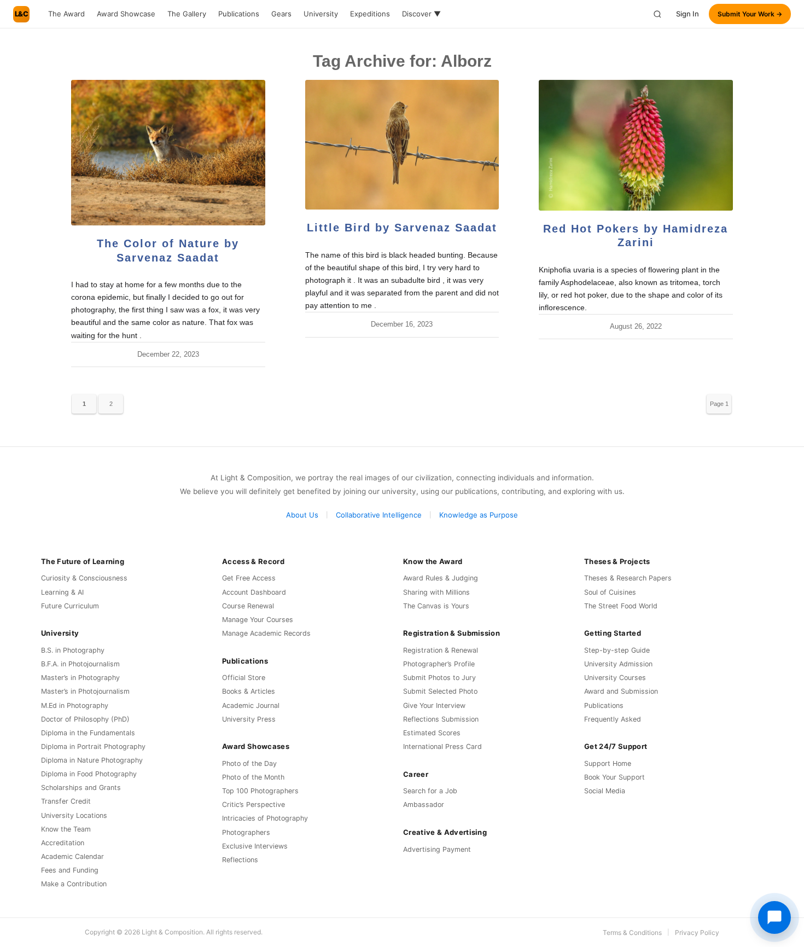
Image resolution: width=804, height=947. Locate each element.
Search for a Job (430, 791)
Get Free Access (249, 578)
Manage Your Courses (257, 619)
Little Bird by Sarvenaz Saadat (402, 228)
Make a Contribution (74, 884)
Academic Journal (250, 705)
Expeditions (370, 13)
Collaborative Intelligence (379, 514)
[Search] (657, 14)
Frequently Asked (612, 719)
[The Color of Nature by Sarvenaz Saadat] (168, 152)
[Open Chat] (774, 917)
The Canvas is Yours (436, 606)
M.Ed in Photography (74, 705)
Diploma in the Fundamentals (88, 733)
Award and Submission (621, 691)
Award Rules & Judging (440, 578)
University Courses (615, 677)
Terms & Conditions (632, 932)
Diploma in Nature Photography (92, 760)
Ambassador (423, 804)
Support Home (607, 763)
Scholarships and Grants (81, 787)
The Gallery (186, 13)
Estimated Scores (432, 733)
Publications (238, 13)
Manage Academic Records (266, 633)
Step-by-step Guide (617, 650)
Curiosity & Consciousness (84, 578)
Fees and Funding (69, 870)
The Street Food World (620, 606)
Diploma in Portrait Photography (93, 746)
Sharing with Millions (436, 592)
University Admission (618, 664)
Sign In (687, 13)
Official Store (243, 677)
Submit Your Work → (750, 14)
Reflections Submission (441, 719)
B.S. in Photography (72, 650)
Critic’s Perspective (253, 804)
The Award (66, 13)
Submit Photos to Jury (439, 677)
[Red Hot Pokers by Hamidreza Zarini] (636, 145)
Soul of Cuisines (610, 592)
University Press (249, 719)
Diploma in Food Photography (89, 774)
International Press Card (442, 746)
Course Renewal (248, 606)
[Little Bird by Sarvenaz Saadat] (402, 145)
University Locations (74, 815)
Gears (281, 13)
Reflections (240, 860)
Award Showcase (126, 13)
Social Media (604, 791)
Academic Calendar (72, 856)
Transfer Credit (66, 801)
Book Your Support (614, 777)
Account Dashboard (254, 592)
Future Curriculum (70, 606)
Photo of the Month (253, 777)
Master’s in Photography (80, 677)
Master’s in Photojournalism (85, 691)
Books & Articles (248, 691)
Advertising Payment (437, 849)
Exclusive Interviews (255, 846)
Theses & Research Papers (628, 578)
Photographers (246, 832)
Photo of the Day (249, 763)
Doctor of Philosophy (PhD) (85, 719)
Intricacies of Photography (265, 818)
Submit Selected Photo (440, 691)
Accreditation (62, 843)
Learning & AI (62, 592)
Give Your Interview (434, 705)
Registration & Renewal (440, 650)
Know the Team (66, 829)
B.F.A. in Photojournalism (80, 664)
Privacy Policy (697, 932)
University (321, 13)
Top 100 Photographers (260, 791)
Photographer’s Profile (439, 664)
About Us (302, 514)
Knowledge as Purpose (478, 514)
